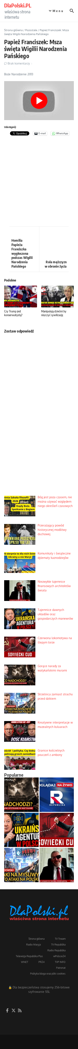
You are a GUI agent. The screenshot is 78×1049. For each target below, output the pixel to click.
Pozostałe (31, 30)
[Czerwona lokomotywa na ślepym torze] (57, 830)
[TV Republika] (57, 794)
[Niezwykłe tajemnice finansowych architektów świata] (57, 865)
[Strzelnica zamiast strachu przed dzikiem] (21, 865)
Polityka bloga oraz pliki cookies (48, 973)
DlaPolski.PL (17, 5)
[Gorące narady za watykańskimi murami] (21, 794)
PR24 (41, 962)
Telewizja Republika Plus (29, 956)
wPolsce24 (59, 956)
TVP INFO (60, 962)
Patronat (61, 967)
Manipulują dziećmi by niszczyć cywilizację (53, 313)
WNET (24, 962)
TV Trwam (60, 938)
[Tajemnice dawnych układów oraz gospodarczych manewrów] (21, 830)
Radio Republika (56, 950)
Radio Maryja (33, 944)
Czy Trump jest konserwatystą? (13, 313)
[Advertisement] (39, 183)
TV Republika (58, 944)
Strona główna (13, 30)
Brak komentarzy (19, 63)
